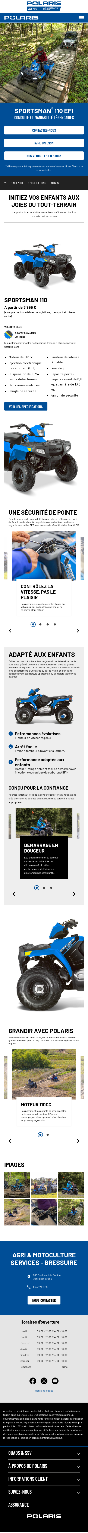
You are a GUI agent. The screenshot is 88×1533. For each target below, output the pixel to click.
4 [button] (54, 624)
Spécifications (37, 183)
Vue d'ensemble (14, 183)
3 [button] (47, 624)
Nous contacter (44, 1300)
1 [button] (33, 624)
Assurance (18, 1505)
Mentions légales (44, 1390)
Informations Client (28, 1479)
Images (54, 183)
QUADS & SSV (20, 1453)
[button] (10, 630)
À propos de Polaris (27, 1466)
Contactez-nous (44, 130)
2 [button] (40, 624)
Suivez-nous (20, 1492)
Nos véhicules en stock (44, 155)
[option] (44, 574)
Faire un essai (44, 143)
